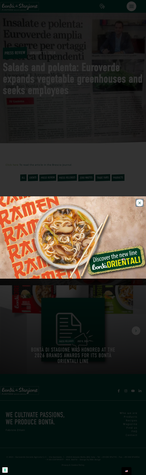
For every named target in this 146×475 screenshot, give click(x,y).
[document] (73, 237)
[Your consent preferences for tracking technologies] (5, 470)
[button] (139, 202)
